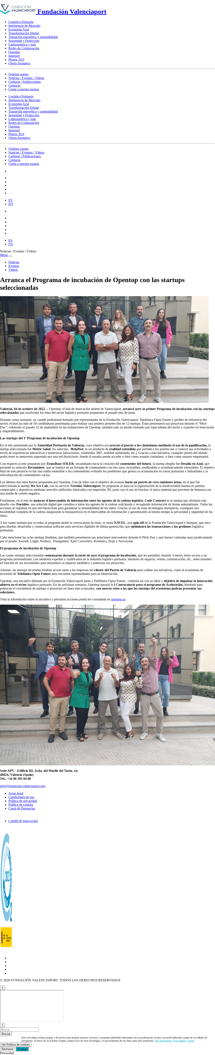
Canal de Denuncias (21, 808)
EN (10, 204)
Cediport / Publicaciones (24, 82)
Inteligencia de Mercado (24, 25)
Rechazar (7, 1049)
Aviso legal (15, 793)
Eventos (13, 266)
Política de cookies (20, 804)
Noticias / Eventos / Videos (26, 78)
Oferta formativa (19, 63)
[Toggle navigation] (10, 256)
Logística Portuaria (20, 22)
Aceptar (22, 1049)
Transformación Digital (23, 33)
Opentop (14, 52)
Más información (163, 1040)
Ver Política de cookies (16, 1044)
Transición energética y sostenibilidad (33, 37)
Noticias (13, 262)
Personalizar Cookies (183, 1040)
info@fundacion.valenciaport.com (22, 786)
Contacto (14, 85)
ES (10, 200)
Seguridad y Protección (23, 40)
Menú (4, 255)
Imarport (14, 56)
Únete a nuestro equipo (23, 89)
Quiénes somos (18, 74)
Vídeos (13, 269)
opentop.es (118, 599)
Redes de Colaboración (23, 48)
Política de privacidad (22, 801)
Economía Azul (18, 29)
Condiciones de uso (21, 797)
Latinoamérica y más (22, 44)
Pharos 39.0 (16, 59)
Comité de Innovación (23, 821)
